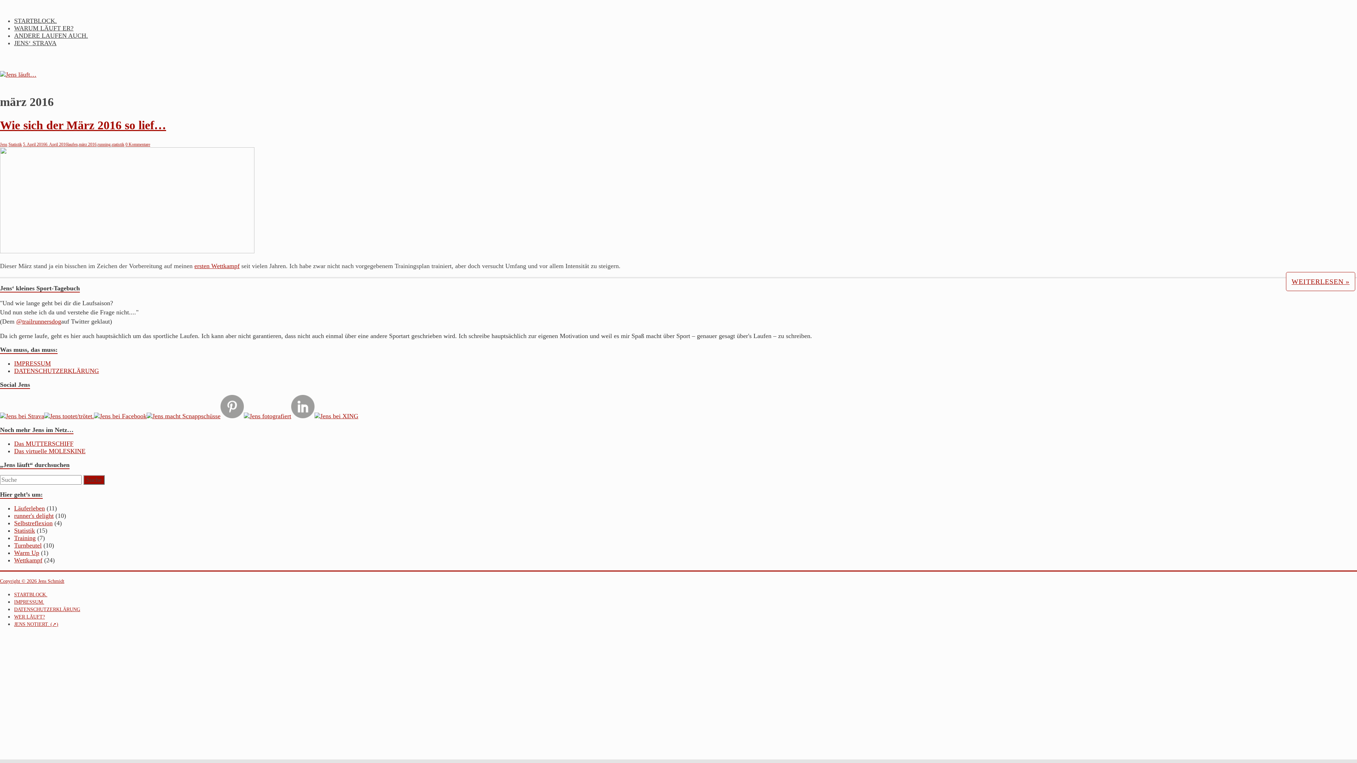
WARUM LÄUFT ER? (44, 28)
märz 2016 (87, 144)
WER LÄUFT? (29, 617)
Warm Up (26, 552)
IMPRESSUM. (29, 602)
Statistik (15, 144)
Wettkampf (28, 560)
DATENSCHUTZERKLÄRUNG (56, 370)
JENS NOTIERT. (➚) (36, 624)
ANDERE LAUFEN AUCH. (51, 35)
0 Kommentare (137, 144)
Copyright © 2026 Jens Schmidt (32, 581)
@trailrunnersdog (38, 321)
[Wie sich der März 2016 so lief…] (127, 251)
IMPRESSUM (32, 363)
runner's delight (34, 515)
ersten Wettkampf (217, 266)
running (104, 144)
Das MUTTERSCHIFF (44, 443)
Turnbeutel (28, 545)
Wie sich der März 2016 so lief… (83, 125)
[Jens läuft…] (678, 74)
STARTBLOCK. (35, 20)
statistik (118, 144)
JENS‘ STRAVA (35, 43)
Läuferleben (29, 508)
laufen (72, 144)
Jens (3, 144)
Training (25, 538)
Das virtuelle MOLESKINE (50, 451)
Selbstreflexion (33, 523)
